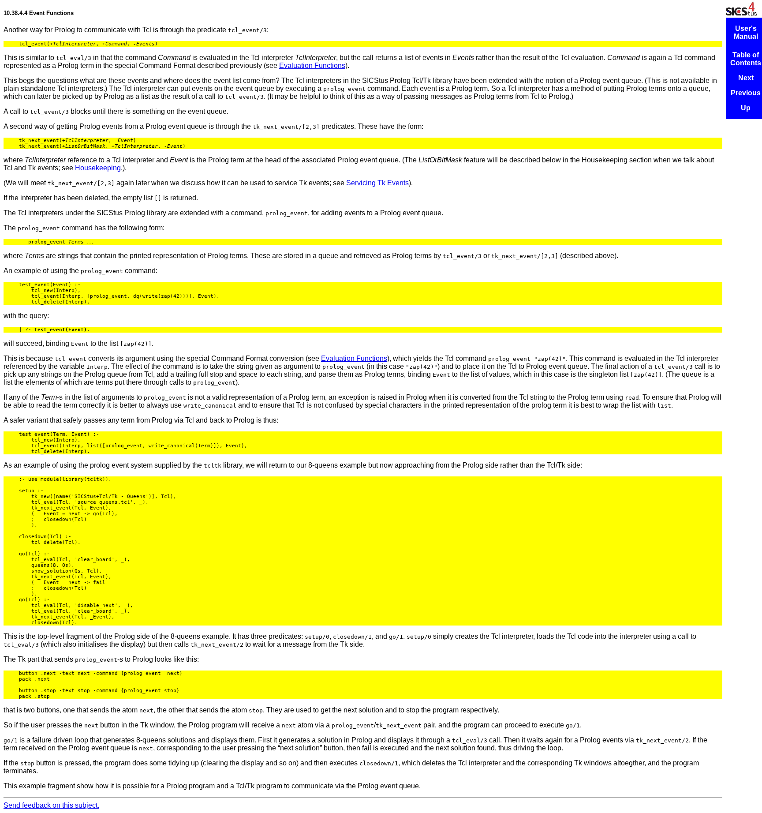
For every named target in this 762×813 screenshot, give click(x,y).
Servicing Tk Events (377, 183)
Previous (746, 93)
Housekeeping (98, 168)
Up (746, 108)
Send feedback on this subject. (51, 805)
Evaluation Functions (312, 65)
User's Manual (746, 32)
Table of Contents (745, 59)
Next (746, 78)
